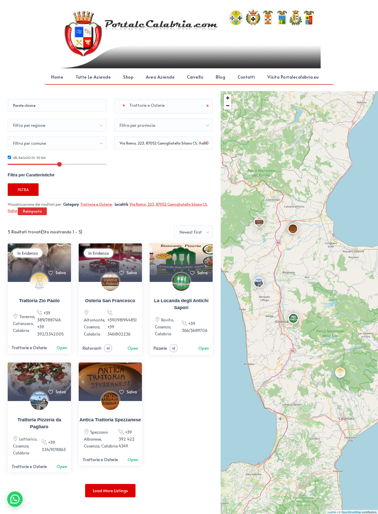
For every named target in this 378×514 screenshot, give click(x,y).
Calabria (21, 330)
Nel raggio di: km (29, 158)
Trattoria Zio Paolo (39, 300)
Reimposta (32, 211)
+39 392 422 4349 (127, 439)
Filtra (23, 189)
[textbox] (170, 105)
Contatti (246, 77)
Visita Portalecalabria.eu (293, 77)
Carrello (195, 77)
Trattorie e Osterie (29, 347)
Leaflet (332, 512)
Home (57, 77)
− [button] (227, 105)
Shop (128, 77)
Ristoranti (92, 348)
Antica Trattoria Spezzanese (110, 419)
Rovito (167, 319)
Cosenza (91, 326)
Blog (220, 77)
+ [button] (227, 98)
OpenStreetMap (351, 512)
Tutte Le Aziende (93, 77)
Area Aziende (160, 77)
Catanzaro (23, 323)
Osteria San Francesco (110, 300)
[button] (15, 499)
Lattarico (28, 439)
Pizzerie (160, 348)
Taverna (26, 316)
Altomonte (94, 319)
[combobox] (163, 106)
